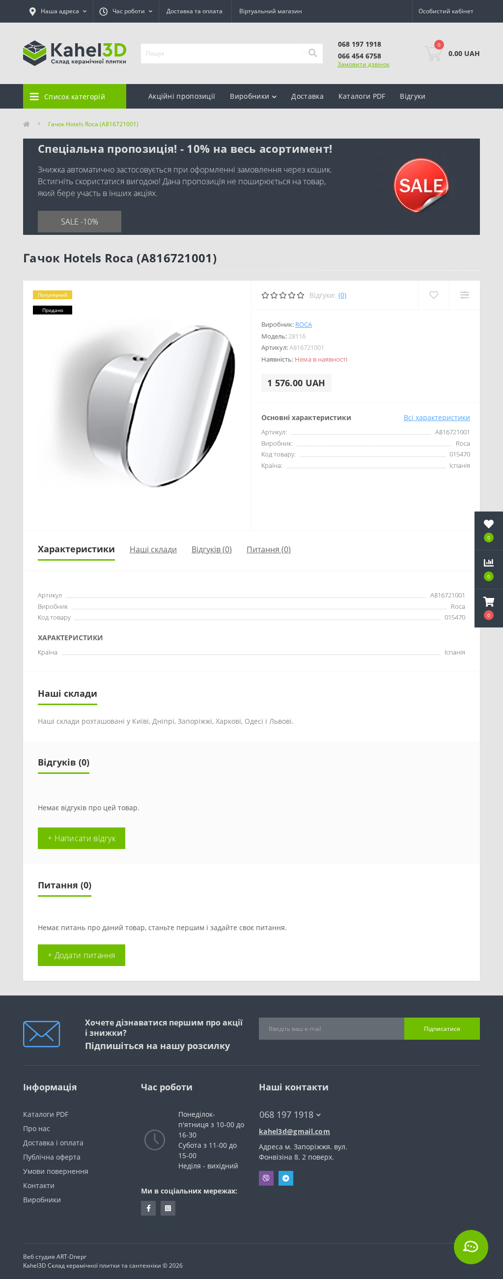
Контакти (39, 1185)
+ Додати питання (81, 955)
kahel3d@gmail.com (294, 1131)
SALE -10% (79, 221)
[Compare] (464, 295)
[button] (489, 608)
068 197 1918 (359, 44)
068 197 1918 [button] (286, 1114)
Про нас (36, 1128)
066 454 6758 (359, 55)
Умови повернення (55, 1171)
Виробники (42, 1199)
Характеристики (76, 549)
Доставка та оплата (195, 11)
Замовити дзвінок (363, 64)
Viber (266, 1178)
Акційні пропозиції (181, 96)
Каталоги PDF (362, 96)
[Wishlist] (433, 295)
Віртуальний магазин (270, 11)
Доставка (307, 96)
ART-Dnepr (71, 1256)
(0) (342, 295)
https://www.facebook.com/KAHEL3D (148, 1208)
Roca (303, 324)
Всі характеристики (437, 417)
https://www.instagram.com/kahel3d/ (168, 1208)
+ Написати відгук (81, 838)
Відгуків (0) (212, 549)
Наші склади (153, 549)
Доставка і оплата (53, 1142)
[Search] (312, 53)
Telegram (286, 1178)
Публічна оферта (52, 1157)
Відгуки (412, 96)
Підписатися (442, 1028)
